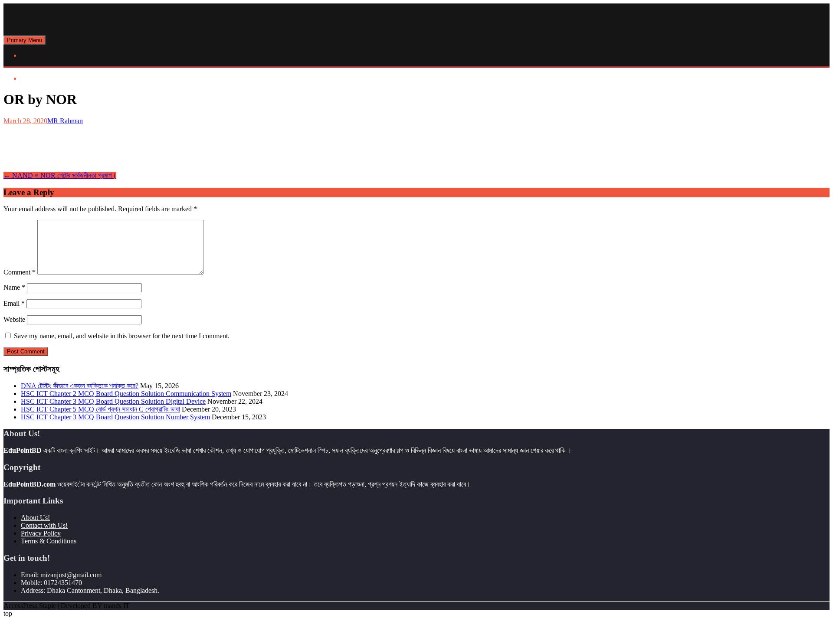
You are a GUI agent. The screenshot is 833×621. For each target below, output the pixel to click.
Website (14, 319)
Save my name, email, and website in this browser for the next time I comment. (122, 336)
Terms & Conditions (48, 541)
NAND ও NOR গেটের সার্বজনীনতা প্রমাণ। (59, 175)
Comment (19, 272)
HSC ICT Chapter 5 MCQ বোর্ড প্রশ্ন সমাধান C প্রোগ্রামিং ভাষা (100, 409)
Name (14, 287)
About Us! (35, 517)
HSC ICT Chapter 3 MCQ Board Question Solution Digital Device (113, 401)
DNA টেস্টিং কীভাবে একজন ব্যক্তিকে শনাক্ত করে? (79, 385)
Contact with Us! (44, 525)
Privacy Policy (41, 533)
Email (14, 303)
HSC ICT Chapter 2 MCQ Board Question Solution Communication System (126, 393)
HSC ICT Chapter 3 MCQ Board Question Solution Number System (115, 417)
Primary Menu (24, 40)
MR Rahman (65, 120)
